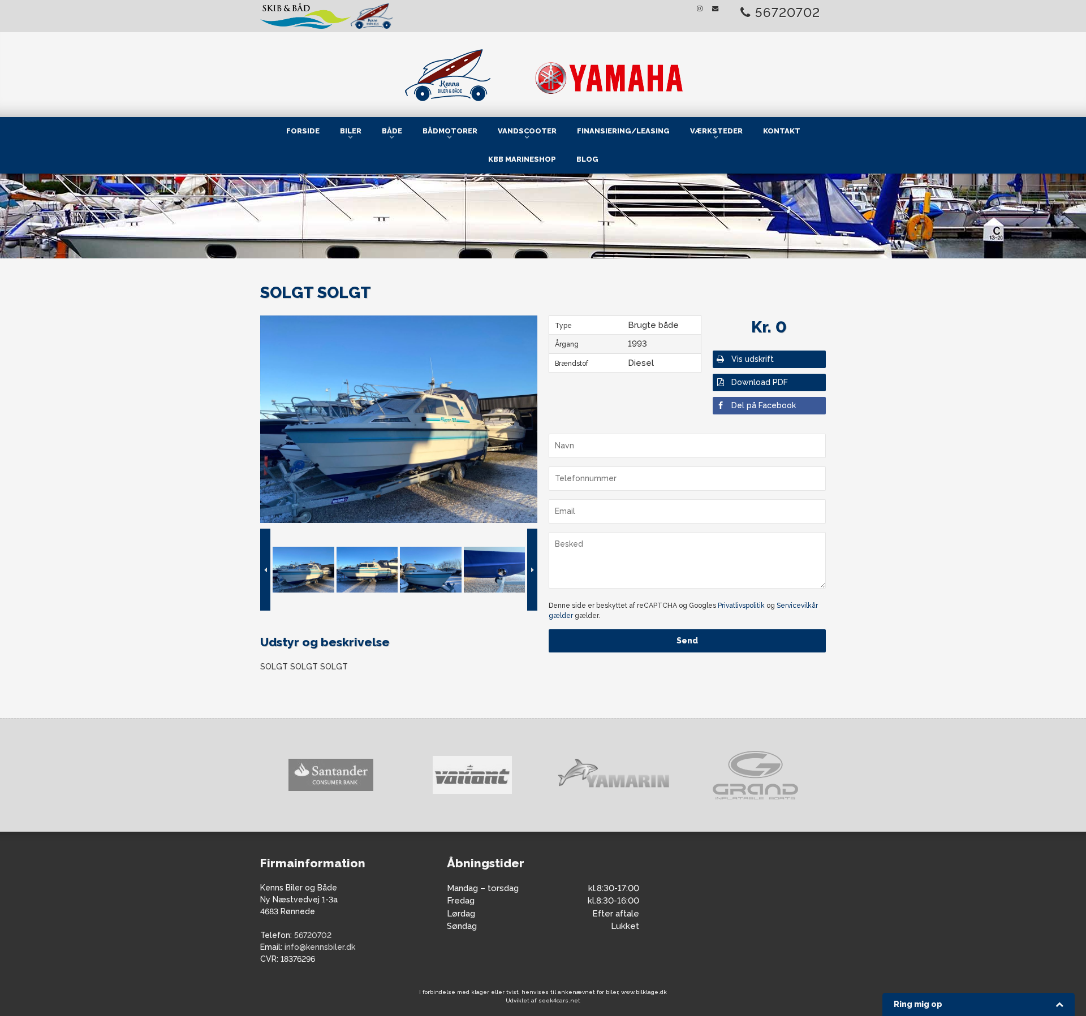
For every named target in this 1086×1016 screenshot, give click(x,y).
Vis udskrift (752, 359)
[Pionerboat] (755, 775)
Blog (587, 159)
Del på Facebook (763, 405)
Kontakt (781, 131)
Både (392, 131)
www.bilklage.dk (644, 992)
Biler (350, 131)
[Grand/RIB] (613, 775)
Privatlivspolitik (741, 605)
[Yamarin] (472, 775)
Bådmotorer (450, 131)
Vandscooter (527, 131)
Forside (303, 131)
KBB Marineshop (522, 159)
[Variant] (331, 775)
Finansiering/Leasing (623, 131)
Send (687, 640)
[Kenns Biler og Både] (543, 73)
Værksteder (716, 131)
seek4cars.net (559, 1000)
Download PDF (759, 382)
